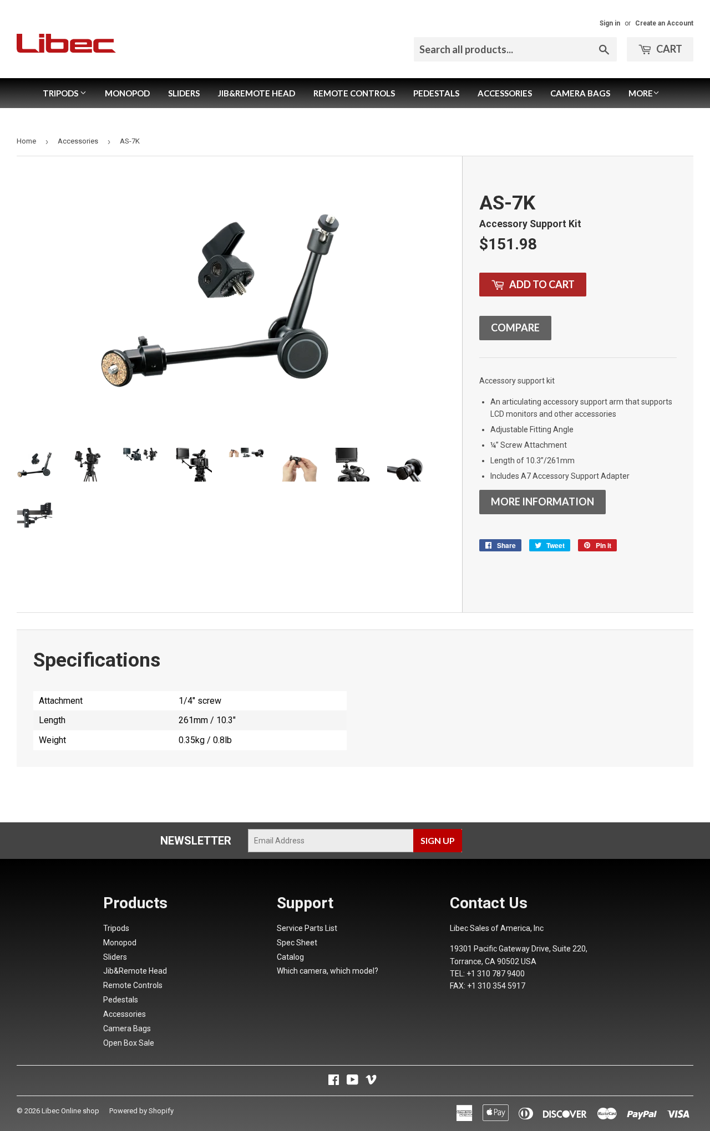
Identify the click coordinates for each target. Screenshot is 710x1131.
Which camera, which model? (327, 970)
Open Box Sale (128, 1042)
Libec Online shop (70, 1111)
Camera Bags (580, 93)
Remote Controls (354, 93)
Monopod (127, 93)
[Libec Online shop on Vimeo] (371, 1081)
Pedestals (436, 93)
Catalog (290, 957)
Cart (668, 49)
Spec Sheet (297, 942)
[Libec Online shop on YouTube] (352, 1081)
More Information (542, 501)
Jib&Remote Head (256, 93)
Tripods (61, 93)
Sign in (610, 23)
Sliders (184, 93)
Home (26, 141)
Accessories (505, 93)
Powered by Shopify (141, 1111)
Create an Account (664, 23)
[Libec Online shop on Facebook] (333, 1081)
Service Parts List (307, 928)
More (640, 93)
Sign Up (437, 840)
